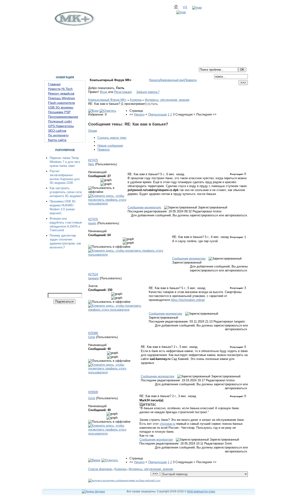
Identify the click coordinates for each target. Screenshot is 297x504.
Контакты (97, 63)
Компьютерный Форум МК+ (107, 100)
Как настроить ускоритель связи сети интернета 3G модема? (66, 192)
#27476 (93, 219)
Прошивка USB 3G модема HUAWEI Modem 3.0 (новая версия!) (63, 207)
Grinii (91, 337)
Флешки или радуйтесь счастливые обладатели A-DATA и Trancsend (66, 224)
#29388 (93, 333)
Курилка (136, 100)
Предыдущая (157, 114)
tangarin (93, 278)
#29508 (93, 392)
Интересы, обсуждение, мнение (167, 100)
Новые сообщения (110, 145)
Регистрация (123, 92)
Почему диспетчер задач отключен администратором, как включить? (65, 241)
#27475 (93, 160)
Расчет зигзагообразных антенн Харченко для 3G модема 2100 (65, 177)
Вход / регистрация (122, 63)
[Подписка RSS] (179, 12)
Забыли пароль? (147, 92)
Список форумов (100, 469)
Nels (91, 164)
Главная (50, 63)
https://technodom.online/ (188, 300)
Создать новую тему (111, 137)
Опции (92, 130)
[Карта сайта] (195, 7)
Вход (104, 92)
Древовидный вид (171, 80)
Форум (65, 63)
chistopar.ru (167, 423)
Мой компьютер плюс (201, 491)
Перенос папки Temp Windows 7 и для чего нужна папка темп (65, 162)
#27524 (93, 274)
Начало (154, 80)
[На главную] (74, 25)
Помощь (79, 63)
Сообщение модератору (144, 207)
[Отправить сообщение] (183, 7)
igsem (92, 223)
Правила (190, 80)
